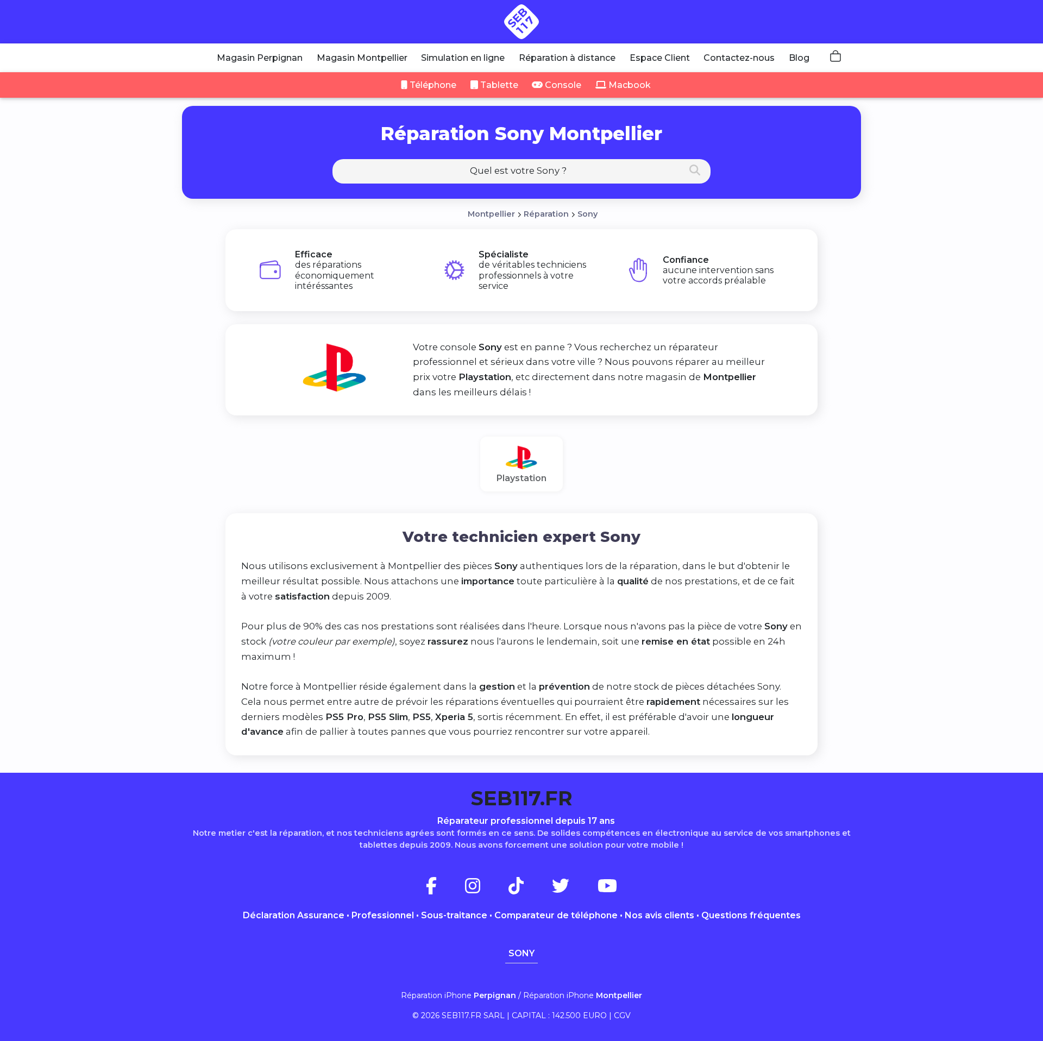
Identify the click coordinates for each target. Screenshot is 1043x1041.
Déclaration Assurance (293, 915)
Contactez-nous (739, 58)
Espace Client (660, 58)
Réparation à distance (567, 58)
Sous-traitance (454, 915)
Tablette (498, 85)
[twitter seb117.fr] (573, 889)
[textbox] (521, 170)
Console (562, 85)
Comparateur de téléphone (556, 915)
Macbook (628, 85)
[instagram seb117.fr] (485, 889)
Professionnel (382, 915)
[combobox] (521, 171)
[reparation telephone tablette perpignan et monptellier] (521, 21)
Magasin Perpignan (260, 58)
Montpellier (491, 214)
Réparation (546, 214)
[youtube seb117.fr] (607, 889)
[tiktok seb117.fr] (529, 889)
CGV (622, 1015)
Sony (587, 214)
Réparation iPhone (458, 995)
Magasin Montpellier (362, 58)
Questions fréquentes (751, 915)
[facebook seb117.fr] (444, 889)
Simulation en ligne (463, 58)
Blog (799, 58)
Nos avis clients (659, 915)
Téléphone (431, 85)
